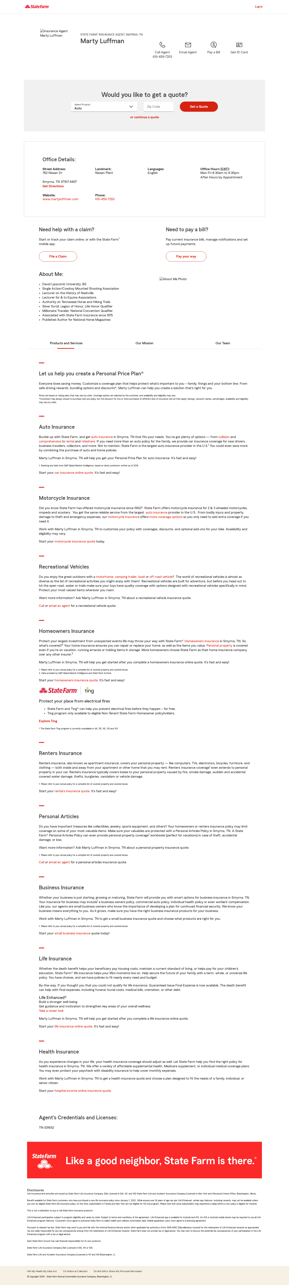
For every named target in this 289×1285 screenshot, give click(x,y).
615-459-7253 (104, 199)
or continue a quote (144, 117)
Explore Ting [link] (48, 721)
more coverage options (165, 517)
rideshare (88, 441)
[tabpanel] (144, 179)
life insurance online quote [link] (73, 1026)
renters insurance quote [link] (72, 791)
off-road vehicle (161, 576)
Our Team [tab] (223, 343)
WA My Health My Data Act (42, 1271)
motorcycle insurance (123, 517)
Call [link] (41, 605)
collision (224, 437)
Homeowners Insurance (201, 641)
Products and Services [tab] (66, 343)
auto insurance (102, 437)
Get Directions (53, 186)
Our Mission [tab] (144, 343)
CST (225, 169)
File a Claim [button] (58, 256)
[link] (188, 55)
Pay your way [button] (186, 256)
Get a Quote (199, 106)
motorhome (104, 576)
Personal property (219, 645)
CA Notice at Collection (75, 1271)
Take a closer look (51, 1010)
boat (141, 576)
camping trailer (126, 576)
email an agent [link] (59, 605)
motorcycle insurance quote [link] (75, 541)
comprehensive (50, 441)
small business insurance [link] (72, 933)
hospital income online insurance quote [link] (83, 1090)
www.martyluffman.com (60, 199)
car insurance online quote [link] (74, 472)
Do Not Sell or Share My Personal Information (118, 1271)
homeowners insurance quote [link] (76, 680)
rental (70, 441)
